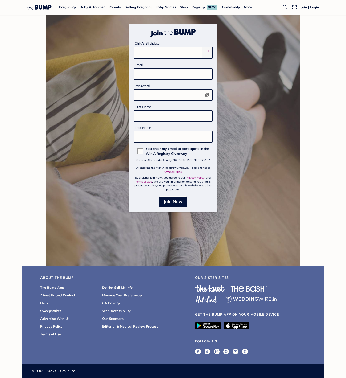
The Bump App (52, 287)
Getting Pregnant (138, 7)
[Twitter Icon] (245, 351)
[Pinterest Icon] (226, 351)
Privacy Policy (196, 177)
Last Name (143, 128)
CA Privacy (111, 303)
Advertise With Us (54, 318)
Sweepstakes (50, 311)
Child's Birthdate (147, 43)
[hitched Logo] (206, 298)
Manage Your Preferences (122, 295)
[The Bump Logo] (39, 7)
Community (231, 7)
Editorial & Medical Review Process (130, 326)
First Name (143, 107)
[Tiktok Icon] (207, 351)
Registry (198, 7)
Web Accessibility (116, 311)
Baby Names (165, 7)
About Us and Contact (57, 295)
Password (142, 86)
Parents (115, 7)
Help (44, 303)
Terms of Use (50, 334)
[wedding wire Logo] (251, 298)
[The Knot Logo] (210, 288)
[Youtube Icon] (235, 351)
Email (139, 65)
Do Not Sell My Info (117, 287)
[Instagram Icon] (217, 351)
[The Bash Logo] (248, 289)
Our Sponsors (113, 318)
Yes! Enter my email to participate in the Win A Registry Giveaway (177, 151)
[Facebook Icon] (198, 351)
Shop (184, 7)
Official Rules (173, 171)
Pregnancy (67, 7)
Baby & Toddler (92, 7)
